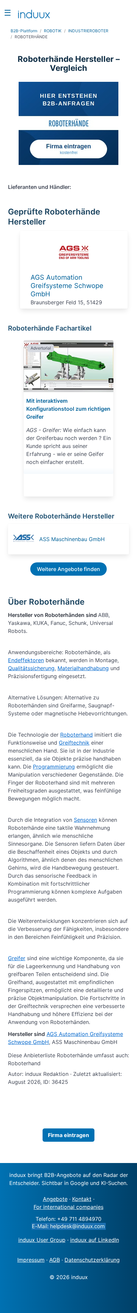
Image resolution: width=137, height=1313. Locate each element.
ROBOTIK (53, 30)
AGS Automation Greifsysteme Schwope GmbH (67, 285)
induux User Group (42, 1240)
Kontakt (81, 1199)
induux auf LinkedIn (94, 1240)
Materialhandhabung (83, 668)
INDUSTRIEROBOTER (88, 30)
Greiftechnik (74, 742)
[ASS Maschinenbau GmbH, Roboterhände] (25, 539)
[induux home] (34, 12)
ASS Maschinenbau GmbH (72, 539)
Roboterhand (76, 734)
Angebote (55, 1199)
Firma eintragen (68, 1135)
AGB (54, 1259)
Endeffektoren (26, 660)
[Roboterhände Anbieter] (74, 265)
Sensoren (85, 819)
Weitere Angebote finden (68, 569)
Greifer (16, 958)
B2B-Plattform (24, 30)
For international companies (68, 1207)
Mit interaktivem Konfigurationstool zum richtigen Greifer (68, 408)
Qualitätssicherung (31, 668)
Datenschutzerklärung (92, 1259)
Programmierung (54, 766)
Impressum (31, 1259)
